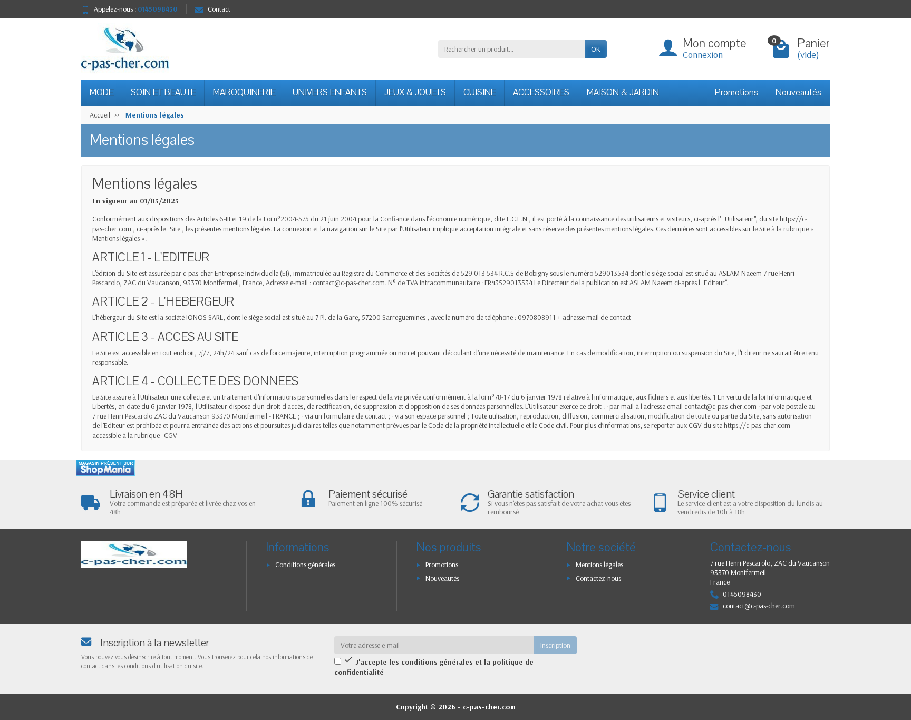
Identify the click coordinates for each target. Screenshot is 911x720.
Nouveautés (798, 92)
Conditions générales (305, 564)
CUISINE (479, 92)
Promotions (736, 92)
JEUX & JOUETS (415, 92)
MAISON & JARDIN (623, 92)
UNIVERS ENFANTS (330, 92)
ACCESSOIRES (541, 92)
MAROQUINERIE (244, 92)
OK (595, 49)
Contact (219, 9)
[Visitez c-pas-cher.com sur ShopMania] (105, 468)
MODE (101, 92)
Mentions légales (599, 564)
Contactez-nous (598, 578)
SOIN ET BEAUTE (163, 92)
